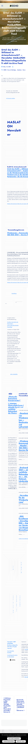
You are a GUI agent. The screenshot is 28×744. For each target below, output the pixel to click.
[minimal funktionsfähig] (26, 738)
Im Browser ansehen (10, 98)
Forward (21, 567)
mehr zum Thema (21, 741)
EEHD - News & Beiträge (10, 70)
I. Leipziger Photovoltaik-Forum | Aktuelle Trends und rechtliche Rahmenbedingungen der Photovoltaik (16, 408)
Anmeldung (14, 293)
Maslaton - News (21, 70)
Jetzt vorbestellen (14, 374)
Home (13, 36)
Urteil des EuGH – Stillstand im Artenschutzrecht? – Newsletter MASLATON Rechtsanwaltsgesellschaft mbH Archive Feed (14, 39)
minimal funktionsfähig (8, 741)
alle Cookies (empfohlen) (14, 738)
